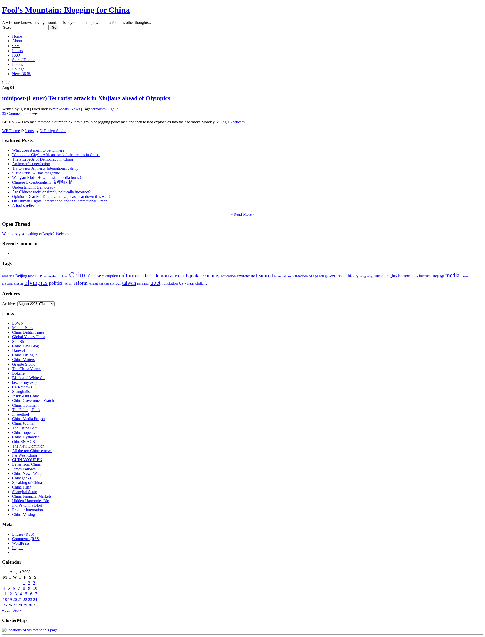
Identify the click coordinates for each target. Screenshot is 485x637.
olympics (36, 282)
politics (56, 283)
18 (5, 599)
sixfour (115, 283)
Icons (29, 131)
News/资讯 (21, 74)
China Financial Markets (31, 496)
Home (17, 36)
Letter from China (26, 464)
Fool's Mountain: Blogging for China (66, 9)
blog (31, 276)
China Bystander (25, 437)
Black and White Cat (28, 378)
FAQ (16, 55)
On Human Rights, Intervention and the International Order (59, 201)
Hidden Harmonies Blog (31, 501)
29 (25, 605)
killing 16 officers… (232, 122)
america (8, 276)
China (78, 275)
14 (20, 594)
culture (126, 275)
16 (30, 594)
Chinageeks (21, 478)
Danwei (18, 350)
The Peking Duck (26, 410)
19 (10, 599)
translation (169, 283)
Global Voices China (28, 337)
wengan (189, 283)
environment (246, 276)
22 (25, 599)
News (75, 109)
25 (5, 605)
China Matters (23, 359)
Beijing (21, 275)
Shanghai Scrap (24, 492)
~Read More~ (242, 214)
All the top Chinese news (32, 451)
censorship (50, 276)
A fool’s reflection (26, 205)
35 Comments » (14, 113)
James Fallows (23, 469)
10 (35, 588)
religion (93, 283)
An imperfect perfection (31, 164)
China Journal (23, 423)
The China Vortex (26, 369)
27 (15, 605)
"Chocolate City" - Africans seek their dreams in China (56, 155)
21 (20, 599)
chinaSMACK (23, 441)
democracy (166, 275)
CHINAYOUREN (27, 460)
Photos (17, 64)
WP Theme (11, 131)
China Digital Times (28, 332)
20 (15, 599)
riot (101, 283)
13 (15, 594)
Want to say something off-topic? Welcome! (37, 234)
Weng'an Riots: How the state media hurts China (50, 177)
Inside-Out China (26, 396)
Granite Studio (23, 364)
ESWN (18, 323)
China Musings (24, 514)
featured (264, 275)
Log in (17, 548)
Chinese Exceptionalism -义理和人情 (42, 182)
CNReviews (22, 387)
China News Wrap (27, 473)
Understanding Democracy (33, 187)
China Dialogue (24, 355)
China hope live (24, 432)
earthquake (189, 275)
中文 (16, 46)
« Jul (6, 610)
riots (106, 283)
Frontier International (29, 510)
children (63, 276)
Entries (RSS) (23, 534)
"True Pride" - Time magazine (36, 173)
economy (211, 275)
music (464, 276)
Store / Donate (23, 60)
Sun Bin (18, 341)
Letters (17, 51)
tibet (155, 282)
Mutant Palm (22, 328)
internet (425, 276)
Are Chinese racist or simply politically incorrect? (51, 192)
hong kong (366, 276)
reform (81, 283)
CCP (38, 276)
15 (25, 594)
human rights (385, 275)
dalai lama (144, 275)
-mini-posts (60, 109)
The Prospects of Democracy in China (42, 159)
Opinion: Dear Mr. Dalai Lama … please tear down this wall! (61, 196)
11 (5, 594)
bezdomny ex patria (27, 382)
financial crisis (284, 276)
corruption (110, 276)
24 (35, 599)
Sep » (17, 610)
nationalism (12, 283)
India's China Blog (27, 505)
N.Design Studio (53, 131)
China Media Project (28, 419)
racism (68, 283)
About (17, 41)
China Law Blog (25, 346)
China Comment (25, 405)
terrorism (98, 109)
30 (30, 605)
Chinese (94, 276)
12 (10, 594)
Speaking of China (27, 482)
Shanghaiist (21, 391)
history (353, 276)
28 (20, 605)
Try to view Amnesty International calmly (45, 168)
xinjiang (201, 283)
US (181, 283)
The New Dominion (28, 446)
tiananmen (143, 283)
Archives (9, 303)
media (452, 275)
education (228, 276)
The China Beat (24, 428)
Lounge (18, 69)
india (414, 276)
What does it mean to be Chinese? (39, 150)
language (438, 276)
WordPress (20, 543)
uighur (113, 109)
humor (404, 275)
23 (30, 599)
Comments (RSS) (26, 539)
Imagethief (20, 414)
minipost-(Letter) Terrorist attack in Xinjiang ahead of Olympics (86, 98)
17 (35, 594)
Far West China (24, 455)
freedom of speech (309, 276)
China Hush (21, 487)
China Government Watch (33, 400)
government (336, 275)
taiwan (129, 283)
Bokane (18, 373)
